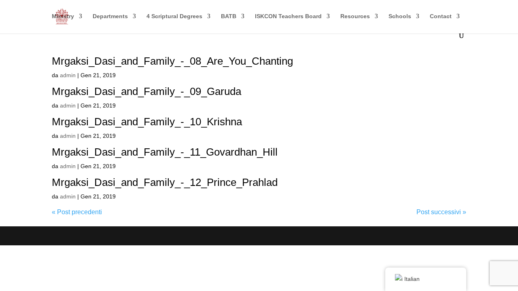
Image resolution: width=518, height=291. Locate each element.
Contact (441, 16)
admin (68, 75)
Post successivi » (441, 212)
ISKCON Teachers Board (288, 16)
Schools (399, 16)
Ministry (63, 16)
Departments (110, 16)
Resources (355, 16)
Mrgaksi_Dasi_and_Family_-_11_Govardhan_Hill (165, 152)
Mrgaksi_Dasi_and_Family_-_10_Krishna (147, 122)
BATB (228, 16)
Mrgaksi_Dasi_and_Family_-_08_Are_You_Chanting (172, 61)
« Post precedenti (77, 212)
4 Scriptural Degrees (174, 16)
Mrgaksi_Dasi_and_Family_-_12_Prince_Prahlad (165, 182)
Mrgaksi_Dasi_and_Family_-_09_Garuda (146, 91)
